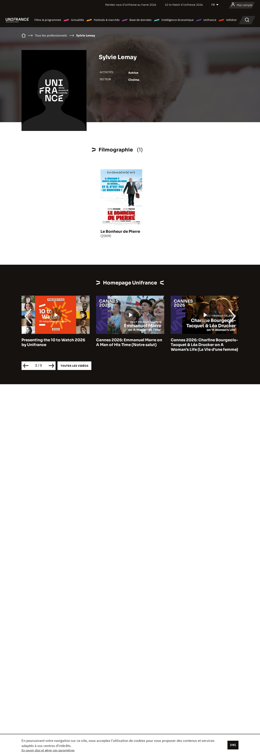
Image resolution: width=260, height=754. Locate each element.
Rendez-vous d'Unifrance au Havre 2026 (130, 4)
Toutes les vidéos (74, 365)
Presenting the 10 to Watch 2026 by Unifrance (53, 342)
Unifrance (209, 20)
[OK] (233, 745)
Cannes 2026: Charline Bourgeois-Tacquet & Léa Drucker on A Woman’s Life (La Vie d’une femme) (204, 345)
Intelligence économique (177, 20)
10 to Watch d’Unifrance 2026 (184, 4)
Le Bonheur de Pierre (120, 231)
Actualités (77, 20)
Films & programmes (47, 20)
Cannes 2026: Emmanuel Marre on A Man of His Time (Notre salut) (129, 342)
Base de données (140, 20)
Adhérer (231, 20)
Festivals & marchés (107, 20)
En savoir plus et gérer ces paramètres (48, 750)
